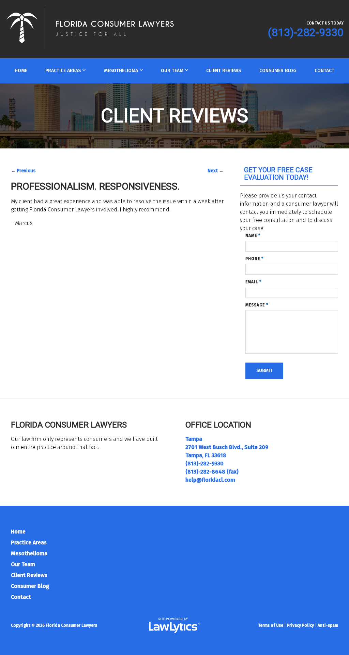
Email (253, 281)
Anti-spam (328, 625)
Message (256, 305)
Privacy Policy (300, 625)
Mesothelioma (121, 71)
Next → (216, 171)
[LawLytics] (174, 625)
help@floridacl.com (210, 480)
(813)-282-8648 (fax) (212, 471)
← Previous (23, 171)
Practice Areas (63, 71)
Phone (254, 258)
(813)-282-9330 (306, 32)
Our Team (172, 71)
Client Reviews (223, 71)
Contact (324, 71)
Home (21, 71)
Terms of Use (270, 625)
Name (252, 235)
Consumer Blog (278, 71)
